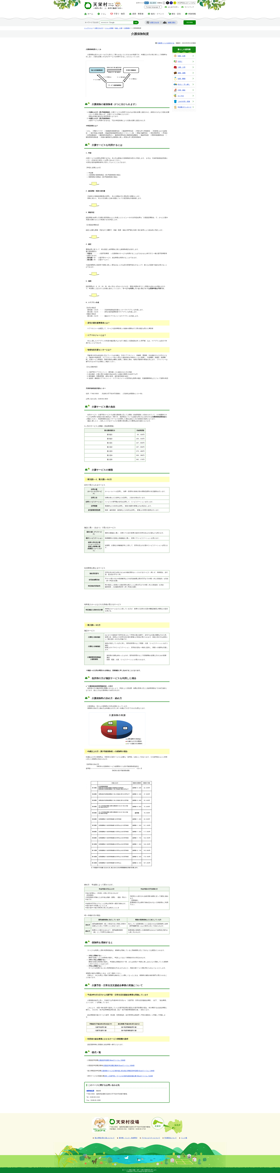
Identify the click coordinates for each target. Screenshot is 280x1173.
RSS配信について (170, 1138)
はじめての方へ (173, 7)
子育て (180, 61)
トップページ (88, 28)
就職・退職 (181, 73)
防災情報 (190, 22)
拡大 (146, 3)
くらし (103, 14)
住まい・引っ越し (184, 84)
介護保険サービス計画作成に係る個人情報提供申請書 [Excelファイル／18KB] (127, 1071)
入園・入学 (181, 67)
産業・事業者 (138, 14)
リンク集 (184, 1138)
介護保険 (127, 28)
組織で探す (172, 22)
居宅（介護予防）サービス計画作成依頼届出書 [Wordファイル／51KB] (128, 1076)
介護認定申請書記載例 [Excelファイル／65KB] (118, 1065)
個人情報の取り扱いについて (105, 1138)
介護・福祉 (181, 90)
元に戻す (153, 3)
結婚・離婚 (181, 78)
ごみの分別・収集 (184, 101)
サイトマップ (189, 7)
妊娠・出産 (181, 56)
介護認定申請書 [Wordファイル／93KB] (111, 1060)
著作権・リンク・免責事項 (128, 1138)
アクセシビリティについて (151, 1138)
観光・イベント (157, 14)
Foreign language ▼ (153, 7)
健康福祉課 (90, 1091)
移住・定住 (176, 14)
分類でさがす (154, 22)
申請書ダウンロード (185, 107)
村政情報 (192, 14)
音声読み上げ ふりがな (187, 3)
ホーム (90, 14)
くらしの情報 (109, 28)
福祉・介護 (118, 28)
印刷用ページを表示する (166, 43)
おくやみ (181, 96)
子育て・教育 (119, 14)
